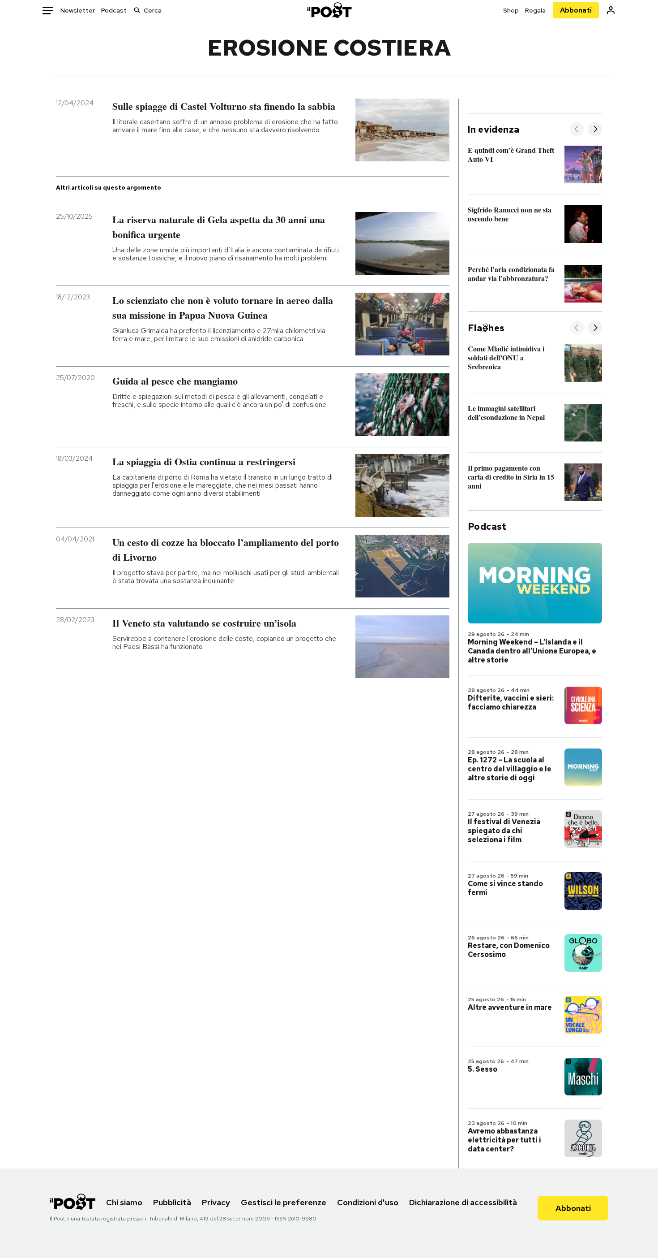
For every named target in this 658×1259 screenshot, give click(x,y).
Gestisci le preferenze (283, 1202)
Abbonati (576, 10)
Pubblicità (172, 1202)
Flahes (486, 328)
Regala (535, 10)
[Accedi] (610, 10)
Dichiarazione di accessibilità (463, 1202)
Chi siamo (124, 1202)
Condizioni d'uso (367, 1202)
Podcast (114, 10)
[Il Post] (329, 10)
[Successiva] (595, 130)
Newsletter (77, 10)
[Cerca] (137, 10)
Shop (511, 10)
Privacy (216, 1202)
